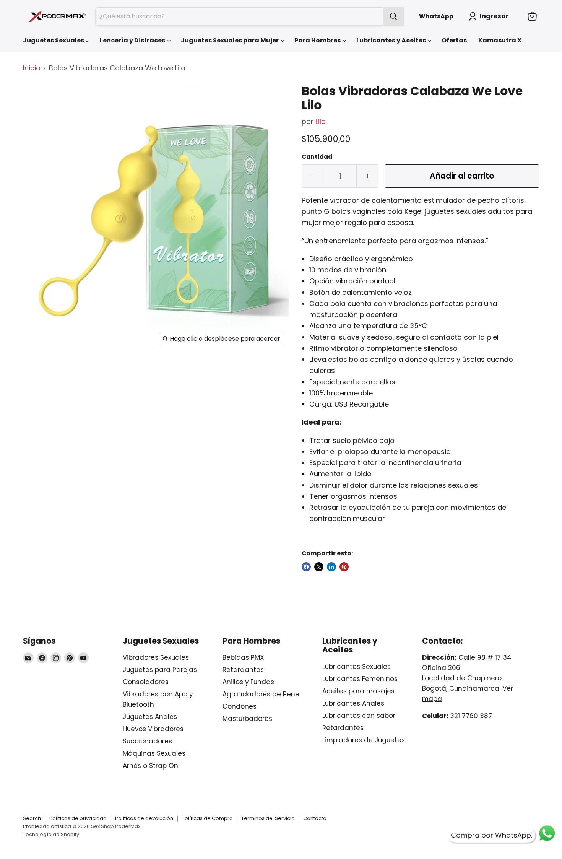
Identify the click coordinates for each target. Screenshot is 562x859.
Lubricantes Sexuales (356, 666)
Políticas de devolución (144, 818)
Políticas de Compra (207, 818)
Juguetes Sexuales (54, 40)
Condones (240, 706)
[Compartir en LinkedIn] (331, 566)
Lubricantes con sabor (358, 715)
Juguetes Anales (150, 716)
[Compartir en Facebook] (306, 566)
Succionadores (147, 741)
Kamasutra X (499, 40)
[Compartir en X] (318, 566)
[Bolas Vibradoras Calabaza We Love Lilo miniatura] (37, 100)
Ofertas (454, 40)
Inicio (32, 68)
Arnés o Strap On (150, 765)
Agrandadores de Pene (261, 694)
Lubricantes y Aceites (391, 40)
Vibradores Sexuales (156, 657)
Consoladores (146, 682)
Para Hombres (318, 40)
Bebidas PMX (243, 657)
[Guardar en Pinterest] (344, 566)
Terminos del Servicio (268, 818)
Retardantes (243, 669)
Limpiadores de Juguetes (363, 740)
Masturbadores (247, 718)
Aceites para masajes (358, 691)
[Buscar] (393, 16)
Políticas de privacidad (78, 818)
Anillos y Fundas (248, 682)
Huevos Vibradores (153, 729)
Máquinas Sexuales (154, 753)
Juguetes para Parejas (160, 669)
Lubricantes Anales (353, 703)
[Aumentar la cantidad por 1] (367, 176)
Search (32, 818)
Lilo (320, 121)
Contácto (314, 818)
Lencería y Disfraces (133, 40)
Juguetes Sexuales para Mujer (230, 40)
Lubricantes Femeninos (360, 678)
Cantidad (317, 156)
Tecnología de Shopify (51, 834)
